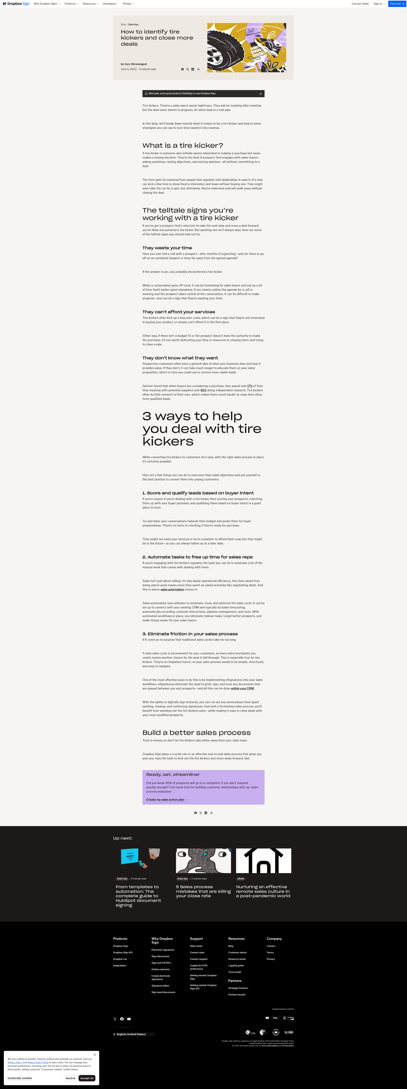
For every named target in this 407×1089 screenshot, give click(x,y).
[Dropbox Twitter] (115, 1019)
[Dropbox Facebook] (122, 1019)
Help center (196, 946)
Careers (271, 946)
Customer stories (237, 953)
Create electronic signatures (161, 977)
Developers (109, 4)
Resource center (237, 959)
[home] (16, 4)
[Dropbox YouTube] (129, 1019)
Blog (123, 25)
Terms (270, 953)
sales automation (172, 589)
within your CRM (242, 688)
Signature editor (160, 986)
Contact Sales (360, 4)
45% (203, 390)
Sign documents (160, 956)
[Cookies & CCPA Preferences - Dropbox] (51, 1068)
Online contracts (160, 969)
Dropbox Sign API (122, 953)
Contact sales (197, 953)
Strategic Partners (238, 988)
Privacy (271, 959)
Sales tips (133, 25)
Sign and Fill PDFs (161, 963)
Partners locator (236, 995)
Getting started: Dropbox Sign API (203, 987)
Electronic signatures (163, 950)
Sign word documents (163, 992)
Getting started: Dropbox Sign (203, 977)
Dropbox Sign (120, 946)
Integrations (119, 966)
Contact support (198, 959)
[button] (47, 4)
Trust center (234, 972)
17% (250, 386)
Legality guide (236, 966)
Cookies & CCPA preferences (199, 967)
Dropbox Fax (120, 959)
